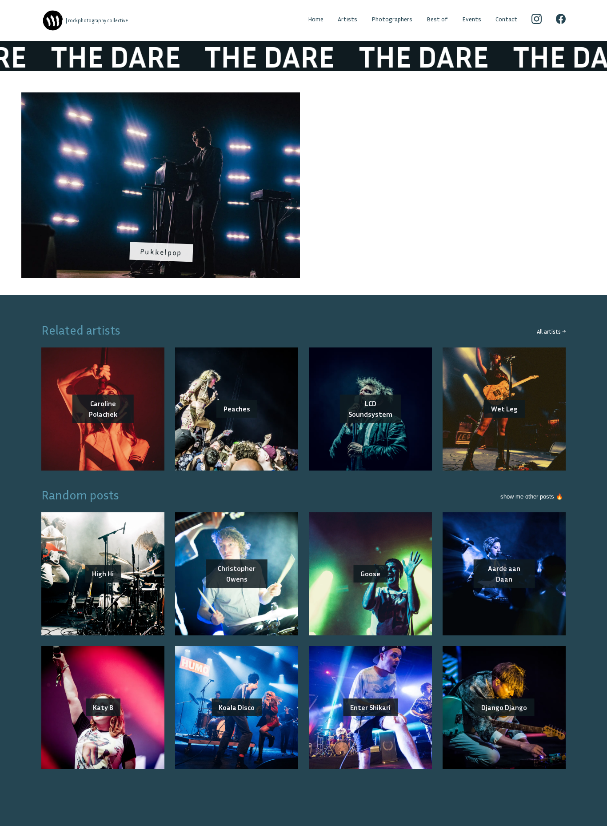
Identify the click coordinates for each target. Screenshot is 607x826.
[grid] (303, 188)
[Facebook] (561, 20)
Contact (506, 19)
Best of (437, 19)
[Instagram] (536, 20)
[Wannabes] (52, 20)
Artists (347, 19)
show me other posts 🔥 (531, 496)
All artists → (551, 331)
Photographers (391, 19)
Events (471, 19)
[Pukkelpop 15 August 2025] (160, 97)
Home (315, 19)
